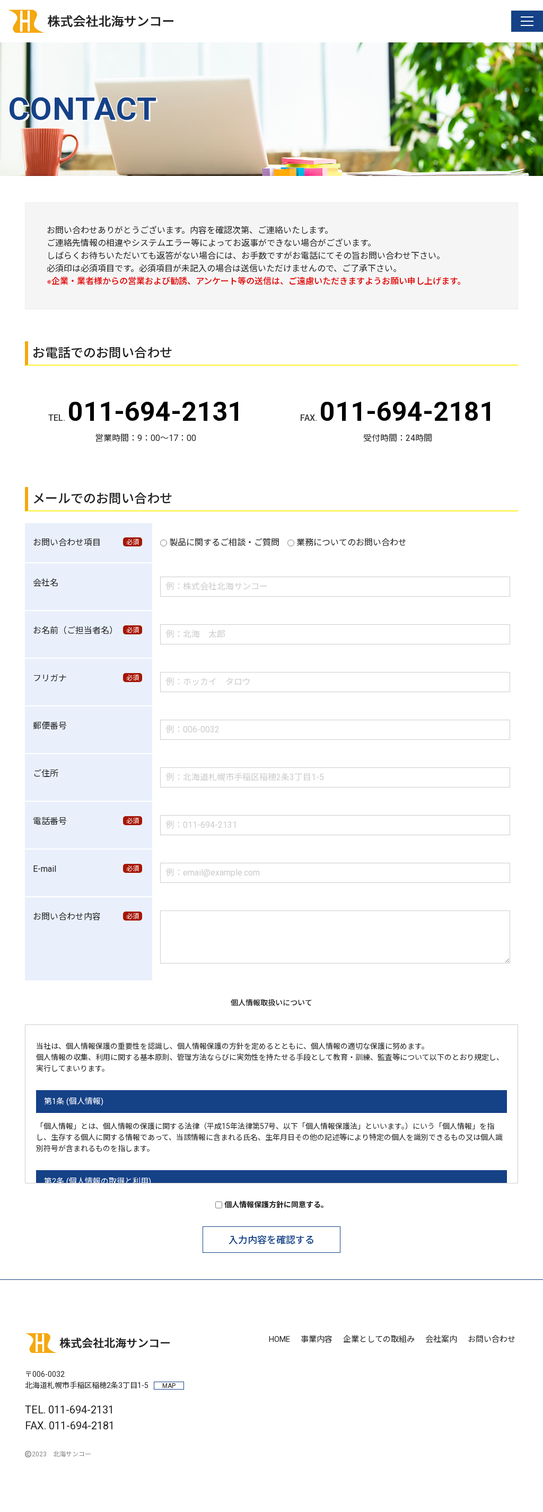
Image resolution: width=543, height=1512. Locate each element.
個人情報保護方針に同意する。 (276, 1204)
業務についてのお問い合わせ (351, 542)
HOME (279, 1339)
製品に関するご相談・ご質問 (224, 542)
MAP (169, 1386)
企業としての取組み (379, 1339)
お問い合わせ (491, 1339)
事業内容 (316, 1339)
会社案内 (441, 1339)
